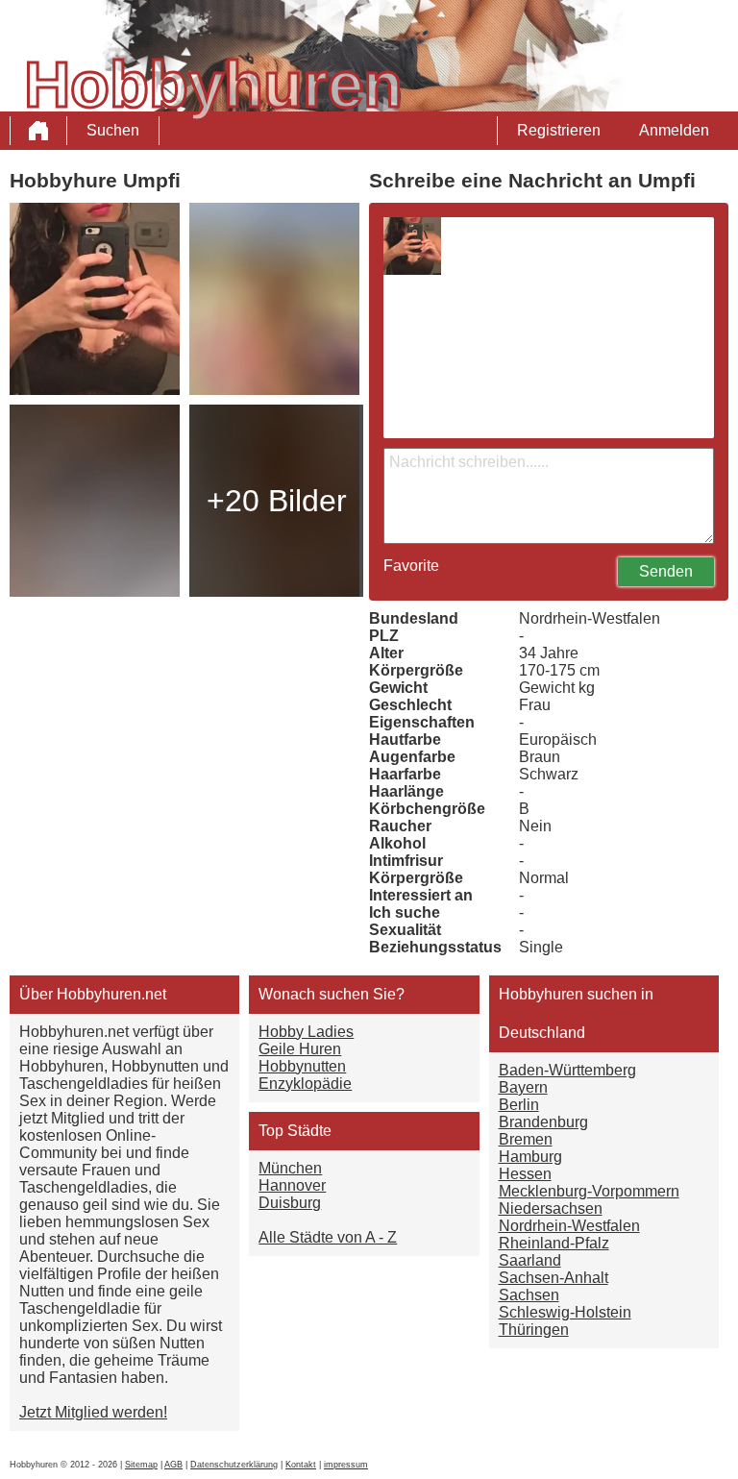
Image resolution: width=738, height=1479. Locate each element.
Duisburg (289, 1203)
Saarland (530, 1260)
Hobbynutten (302, 1066)
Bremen (526, 1139)
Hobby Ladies (306, 1031)
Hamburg (530, 1156)
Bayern (523, 1087)
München (290, 1168)
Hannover (292, 1185)
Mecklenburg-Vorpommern (589, 1191)
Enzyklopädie (305, 1083)
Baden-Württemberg (567, 1070)
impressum (346, 1464)
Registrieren (559, 130)
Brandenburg (543, 1122)
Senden (666, 571)
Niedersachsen (551, 1208)
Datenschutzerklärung (234, 1464)
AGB (173, 1464)
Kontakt (300, 1464)
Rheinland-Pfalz (554, 1243)
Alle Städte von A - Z (327, 1237)
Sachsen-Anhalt (553, 1277)
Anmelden (674, 130)
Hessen (525, 1174)
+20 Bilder (277, 500)
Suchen (112, 130)
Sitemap (141, 1464)
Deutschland (542, 1032)
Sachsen (529, 1295)
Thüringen (534, 1329)
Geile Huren (299, 1049)
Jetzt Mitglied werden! (93, 1412)
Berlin (519, 1105)
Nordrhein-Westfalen (569, 1226)
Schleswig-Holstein (565, 1312)
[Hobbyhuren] (38, 130)
